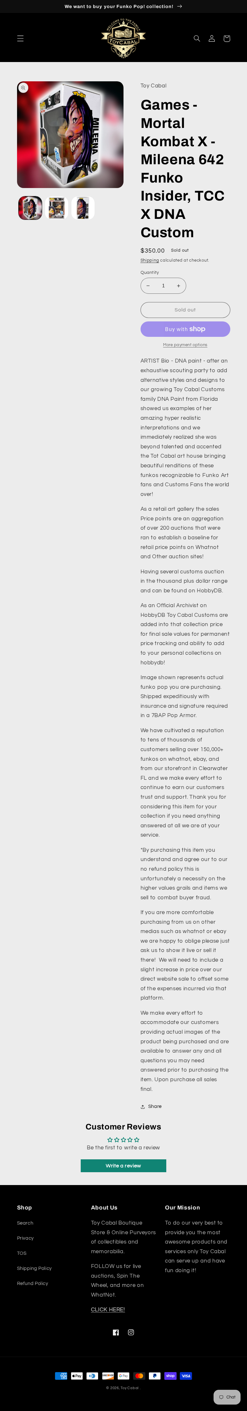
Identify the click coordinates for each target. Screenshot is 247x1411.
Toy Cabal (130, 1388)
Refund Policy (32, 1283)
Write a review (123, 1165)
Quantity (150, 272)
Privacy (25, 1238)
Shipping (150, 260)
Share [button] (155, 1106)
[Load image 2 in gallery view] (56, 208)
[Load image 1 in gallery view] (30, 208)
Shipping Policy (34, 1268)
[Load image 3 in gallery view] (83, 208)
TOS (22, 1253)
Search (25, 1223)
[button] (20, 38)
